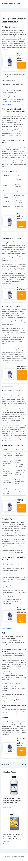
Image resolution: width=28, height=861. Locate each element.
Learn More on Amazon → (21, 619)
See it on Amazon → (7, 104)
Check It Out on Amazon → (21, 296)
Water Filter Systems (11, 4)
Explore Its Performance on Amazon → (22, 375)
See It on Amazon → (21, 66)
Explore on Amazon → (21, 225)
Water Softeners (7, 807)
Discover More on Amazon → (21, 509)
